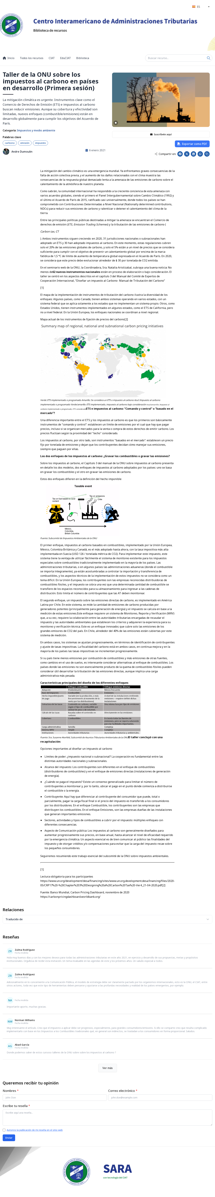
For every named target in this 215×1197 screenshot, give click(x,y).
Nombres (11, 1091)
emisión (24, 143)
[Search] (208, 58)
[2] (126, 319)
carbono (10, 143)
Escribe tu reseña (16, 1106)
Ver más (107, 1068)
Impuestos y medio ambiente (36, 130)
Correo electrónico (122, 1091)
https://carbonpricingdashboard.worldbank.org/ (70, 897)
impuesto (40, 143)
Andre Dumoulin (21, 151)
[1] (42, 288)
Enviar (8, 1137)
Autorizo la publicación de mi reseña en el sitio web (35, 1130)
